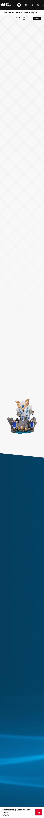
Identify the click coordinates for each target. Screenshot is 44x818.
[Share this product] (24, 18)
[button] (27, 4)
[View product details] (38, 812)
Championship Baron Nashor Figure (16, 810)
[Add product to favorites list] (18, 18)
